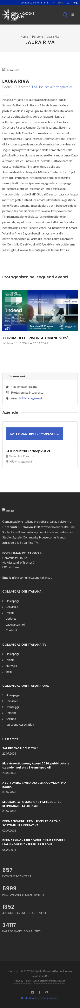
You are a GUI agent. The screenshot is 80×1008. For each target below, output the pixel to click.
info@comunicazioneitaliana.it (41, 998)
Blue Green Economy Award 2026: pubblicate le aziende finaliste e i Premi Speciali (35, 765)
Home (24, 36)
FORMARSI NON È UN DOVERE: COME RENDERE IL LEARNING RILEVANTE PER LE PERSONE (34, 842)
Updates (11, 618)
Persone (37, 36)
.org (75, 2)
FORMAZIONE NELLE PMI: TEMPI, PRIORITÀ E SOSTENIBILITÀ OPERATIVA (31, 823)
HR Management (30, 398)
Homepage (13, 601)
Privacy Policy (22, 980)
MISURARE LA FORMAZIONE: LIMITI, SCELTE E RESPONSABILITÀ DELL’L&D (31, 804)
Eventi (10, 612)
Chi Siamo (12, 606)
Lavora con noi (15, 624)
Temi (9, 671)
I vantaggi (12, 707)
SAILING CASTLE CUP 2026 (20, 748)
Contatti (11, 630)
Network (11, 665)
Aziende (11, 718)
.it (53, 2)
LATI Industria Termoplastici (52, 87)
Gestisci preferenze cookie (49, 980)
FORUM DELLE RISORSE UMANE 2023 (36, 338)
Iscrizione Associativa (20, 724)
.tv (67, 2)
